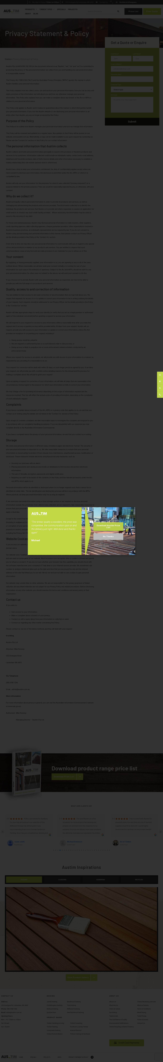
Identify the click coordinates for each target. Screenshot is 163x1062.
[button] (132, 510)
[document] (81, 531)
